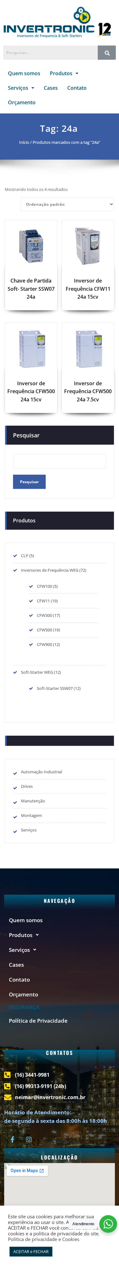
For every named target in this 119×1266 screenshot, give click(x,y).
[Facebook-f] (12, 1139)
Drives (27, 786)
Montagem (31, 815)
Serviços (18, 87)
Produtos (61, 73)
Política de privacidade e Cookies (43, 1239)
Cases (51, 87)
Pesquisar (26, 435)
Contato (77, 87)
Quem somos (24, 73)
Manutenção (33, 801)
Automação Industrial (41, 772)
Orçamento (22, 102)
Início (24, 142)
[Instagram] (29, 1139)
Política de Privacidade (38, 1020)
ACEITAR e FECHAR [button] (31, 1251)
